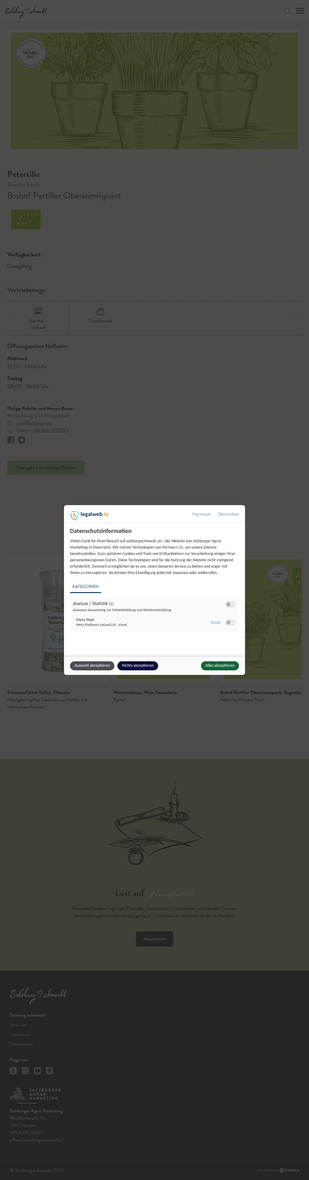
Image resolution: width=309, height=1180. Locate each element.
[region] (155, 583)
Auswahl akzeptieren (92, 665)
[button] (229, 604)
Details (215, 622)
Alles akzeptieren (219, 665)
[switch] (230, 604)
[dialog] (154, 590)
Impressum (201, 514)
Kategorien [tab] (85, 586)
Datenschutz (228, 514)
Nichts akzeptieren (138, 665)
